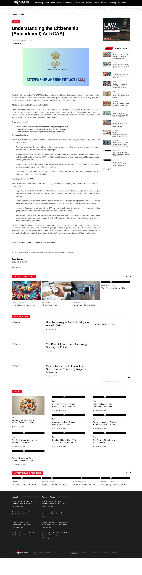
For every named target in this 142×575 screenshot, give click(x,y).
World (53, 3)
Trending (112, 3)
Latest (109, 48)
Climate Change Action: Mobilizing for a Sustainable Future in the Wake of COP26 (55, 524)
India (47, 3)
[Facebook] (13, 262)
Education (122, 3)
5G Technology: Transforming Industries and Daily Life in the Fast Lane (54, 514)
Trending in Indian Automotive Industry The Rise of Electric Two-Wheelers (53, 503)
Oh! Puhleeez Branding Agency (33, 242)
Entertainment (79, 3)
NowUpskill (51, 242)
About (114, 552)
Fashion (89, 3)
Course (95, 552)
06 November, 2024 (18, 538)
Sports (96, 3)
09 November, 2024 (18, 506)
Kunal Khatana (20, 43)
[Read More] (28, 414)
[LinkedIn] (26, 262)
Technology (38, 3)
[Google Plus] (21, 262)
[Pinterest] (18, 262)
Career (105, 552)
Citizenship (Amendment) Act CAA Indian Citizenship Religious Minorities (45, 252)
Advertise (84, 552)
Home (14, 14)
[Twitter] (15, 262)
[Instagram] (23, 262)
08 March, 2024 (47, 527)
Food (59, 3)
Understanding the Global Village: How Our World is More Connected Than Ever (23, 514)
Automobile (67, 3)
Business (104, 3)
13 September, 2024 (49, 517)
